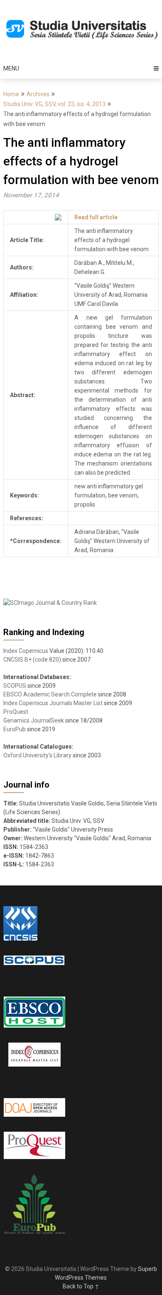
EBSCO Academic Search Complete (50, 694)
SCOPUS (14, 685)
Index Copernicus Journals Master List (53, 703)
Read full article (96, 217)
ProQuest (15, 711)
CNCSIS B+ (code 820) (32, 659)
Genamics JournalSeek (33, 720)
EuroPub (14, 729)
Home (11, 94)
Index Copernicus (25, 651)
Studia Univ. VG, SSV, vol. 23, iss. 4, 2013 (54, 104)
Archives (38, 94)
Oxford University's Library (37, 755)
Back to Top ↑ (81, 1286)
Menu (11, 68)
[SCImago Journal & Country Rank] (50, 602)
